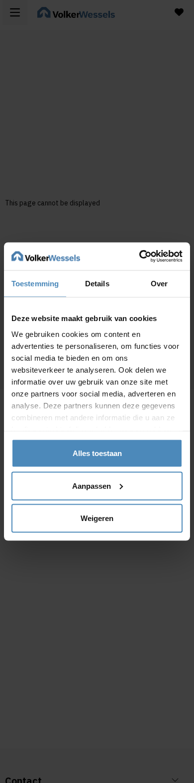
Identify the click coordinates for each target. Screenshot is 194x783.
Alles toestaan (97, 453)
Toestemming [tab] (35, 283)
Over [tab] (159, 283)
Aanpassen (91, 485)
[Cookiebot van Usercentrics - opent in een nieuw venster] (140, 256)
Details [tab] (97, 283)
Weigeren (97, 518)
